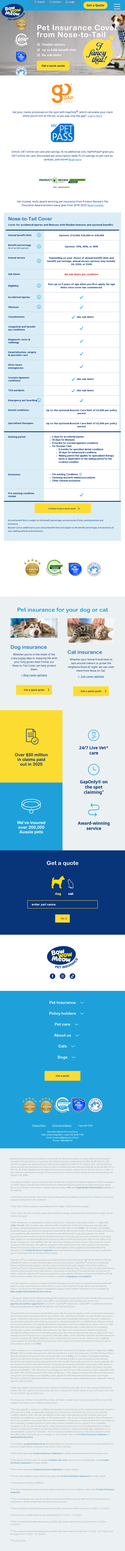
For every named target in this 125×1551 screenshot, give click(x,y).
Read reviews (95, 205)
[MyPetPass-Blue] (62, 133)
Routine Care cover (58, 1460)
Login (72, 1)
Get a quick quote (53, 65)
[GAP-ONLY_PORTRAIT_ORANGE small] (62, 93)
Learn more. (95, 116)
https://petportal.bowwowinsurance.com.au (30, 1291)
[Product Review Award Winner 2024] (62, 182)
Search (41, 1)
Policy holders (62, 1013)
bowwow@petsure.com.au (66, 1137)
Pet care (62, 1024)
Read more (74, 159)
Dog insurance (28, 647)
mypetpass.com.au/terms (79, 1276)
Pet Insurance (62, 1002)
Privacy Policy (39, 1125)
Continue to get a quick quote (62, 508)
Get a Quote (95, 5)
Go (62, 918)
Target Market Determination (89, 1187)
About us (62, 1035)
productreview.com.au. (35, 1443)
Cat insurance (84, 652)
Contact (56, 1)
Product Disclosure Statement (39, 1250)
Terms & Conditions (61, 1125)
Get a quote (62, 1075)
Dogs (63, 1057)
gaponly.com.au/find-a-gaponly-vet (26, 1303)
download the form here (21, 1437)
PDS (69, 1187)
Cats (62, 1046)
